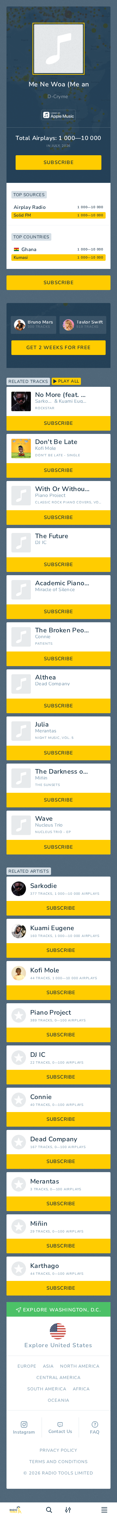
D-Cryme (57, 96)
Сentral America (58, 1378)
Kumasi (21, 257)
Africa (81, 1389)
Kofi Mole (45, 448)
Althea (45, 677)
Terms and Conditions (58, 1462)
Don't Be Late (56, 442)
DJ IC (41, 542)
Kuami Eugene (73, 401)
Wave (44, 819)
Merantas (45, 731)
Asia (48, 1366)
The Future (51, 536)
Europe (27, 1366)
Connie (43, 637)
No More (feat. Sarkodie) (70, 395)
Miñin (41, 778)
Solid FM (22, 215)
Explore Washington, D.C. (62, 1310)
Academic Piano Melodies (70, 583)
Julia (42, 724)
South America (46, 1389)
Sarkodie (44, 401)
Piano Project (50, 495)
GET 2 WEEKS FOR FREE (58, 347)
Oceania (58, 1400)
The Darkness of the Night (70, 771)
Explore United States (58, 1345)
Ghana (29, 249)
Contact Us (60, 1431)
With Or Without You (67, 489)
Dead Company (52, 684)
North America (80, 1366)
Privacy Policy (59, 1450)
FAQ (94, 1432)
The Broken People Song (70, 630)
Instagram (24, 1432)
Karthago (44, 1266)
